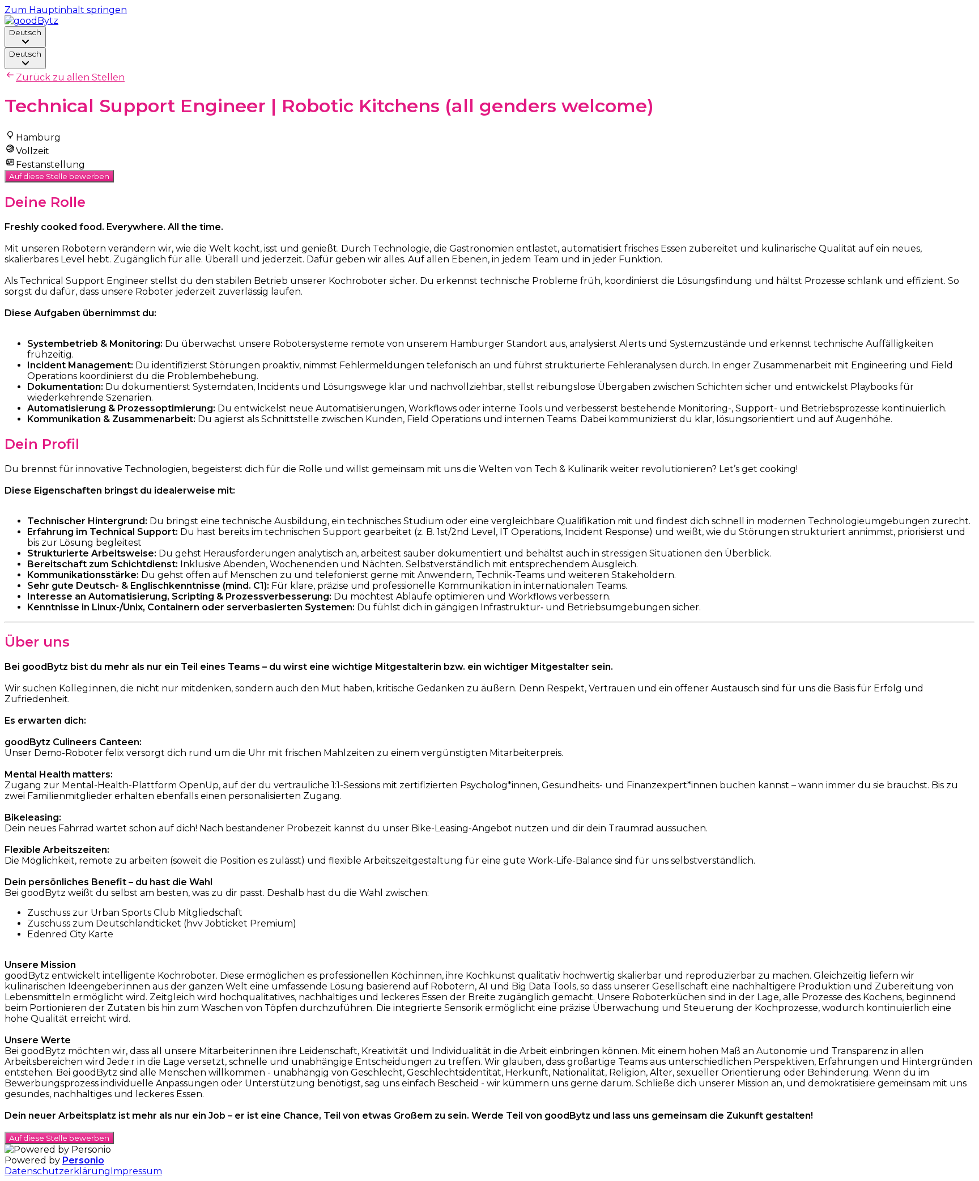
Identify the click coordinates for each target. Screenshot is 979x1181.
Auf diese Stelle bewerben (59, 176)
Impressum (136, 1171)
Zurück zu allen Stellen (70, 77)
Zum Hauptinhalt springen (66, 10)
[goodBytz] (31, 20)
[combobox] (25, 37)
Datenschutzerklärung (57, 1171)
